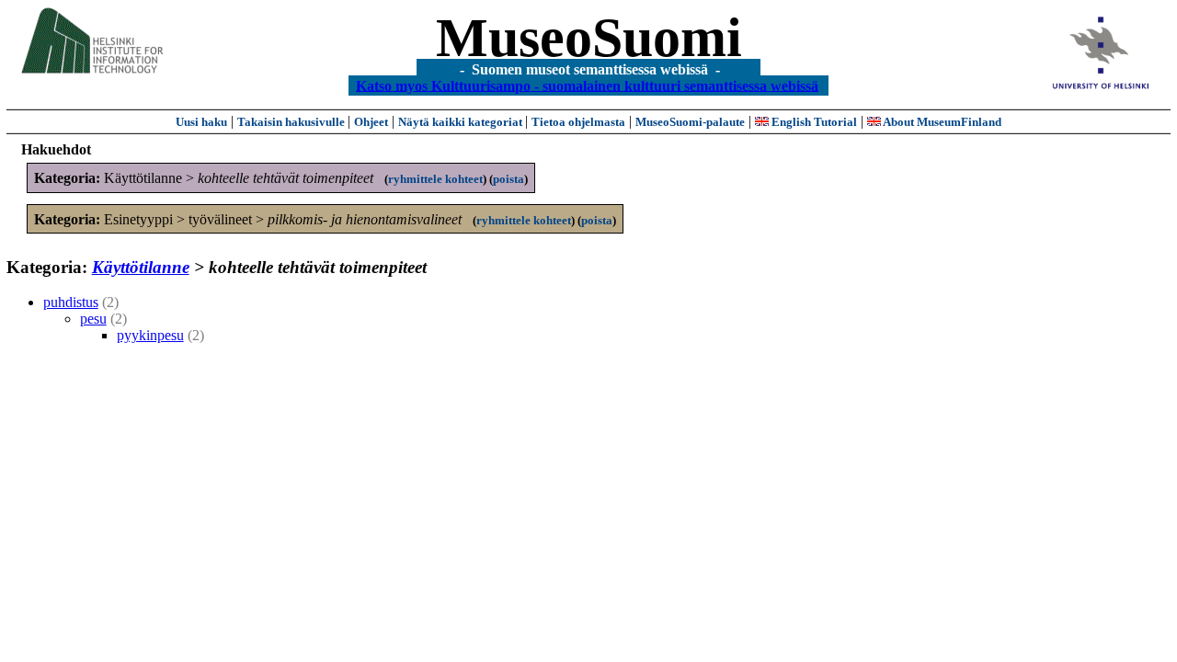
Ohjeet (371, 122)
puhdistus (70, 302)
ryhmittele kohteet (435, 179)
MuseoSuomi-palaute (690, 122)
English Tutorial (813, 122)
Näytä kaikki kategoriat (461, 122)
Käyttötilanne (140, 267)
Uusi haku (201, 122)
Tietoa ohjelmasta (578, 122)
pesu (93, 318)
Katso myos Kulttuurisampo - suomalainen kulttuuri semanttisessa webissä (587, 85)
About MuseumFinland (941, 122)
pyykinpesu (150, 335)
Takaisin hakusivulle (292, 122)
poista (508, 179)
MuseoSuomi (589, 37)
